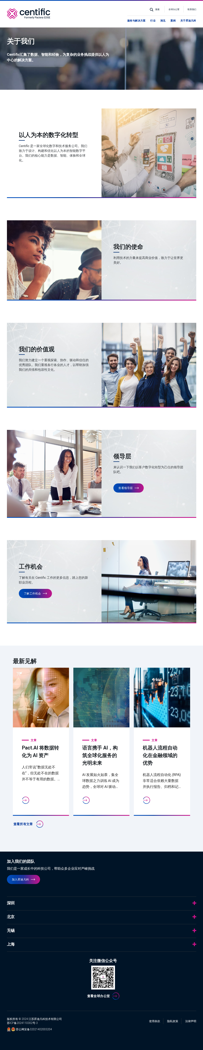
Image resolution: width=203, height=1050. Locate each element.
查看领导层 (125, 488)
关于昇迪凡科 (188, 20)
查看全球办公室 (98, 996)
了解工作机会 (32, 593)
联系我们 (192, 9)
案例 (173, 20)
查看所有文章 (23, 824)
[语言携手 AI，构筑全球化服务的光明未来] (101, 697)
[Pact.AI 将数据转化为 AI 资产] (41, 697)
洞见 (163, 20)
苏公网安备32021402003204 (34, 1029)
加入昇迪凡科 (20, 879)
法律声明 (190, 1021)
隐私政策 (172, 1021)
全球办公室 (174, 9)
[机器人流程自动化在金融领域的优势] (162, 697)
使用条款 (154, 1021)
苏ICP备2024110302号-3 (22, 1023)
